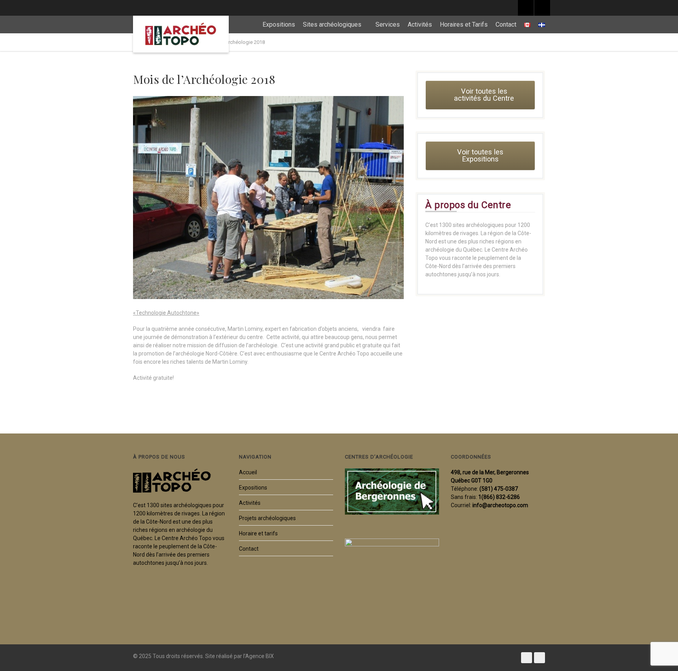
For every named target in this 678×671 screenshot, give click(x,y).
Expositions (278, 24)
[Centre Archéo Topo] (181, 34)
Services (387, 24)
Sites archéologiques (332, 24)
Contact (506, 24)
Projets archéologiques (267, 518)
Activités (420, 24)
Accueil (248, 472)
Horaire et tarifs (258, 533)
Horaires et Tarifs (464, 24)
